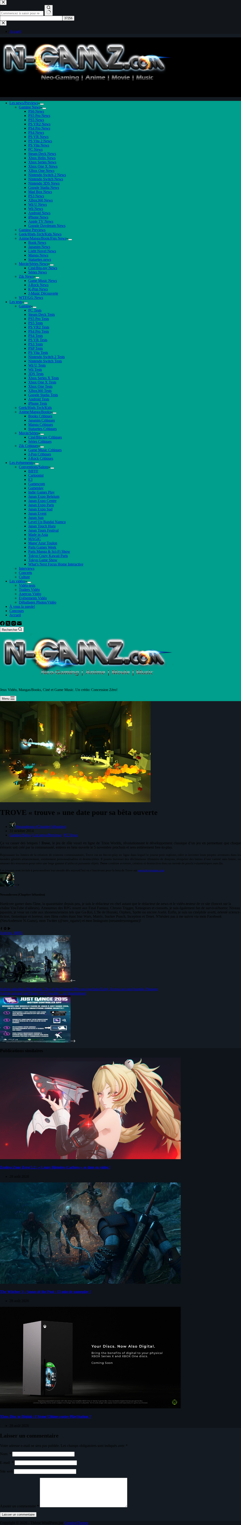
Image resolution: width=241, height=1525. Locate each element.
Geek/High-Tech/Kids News (40, 234)
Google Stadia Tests (43, 395)
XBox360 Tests (40, 391)
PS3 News (36, 196)
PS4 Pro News (39, 128)
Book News (37, 243)
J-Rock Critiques (40, 458)
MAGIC (34, 539)
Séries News (37, 272)
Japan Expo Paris (41, 505)
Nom (5, 1454)
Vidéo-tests (27, 585)
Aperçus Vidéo (30, 594)
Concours (16, 611)
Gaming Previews (32, 230)
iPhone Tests (37, 403)
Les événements (21, 463)
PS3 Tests (35, 344)
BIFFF (33, 471)
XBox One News (41, 171)
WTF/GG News (31, 298)
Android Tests (38, 399)
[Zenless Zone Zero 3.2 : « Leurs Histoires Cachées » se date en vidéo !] (90, 1158)
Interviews (26, 568)
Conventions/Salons (33, 467)
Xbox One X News (42, 166)
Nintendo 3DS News (44, 183)
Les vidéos (17, 581)
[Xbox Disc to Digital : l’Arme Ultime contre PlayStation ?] (90, 1407)
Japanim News (39, 247)
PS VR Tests (37, 340)
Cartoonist (36, 475)
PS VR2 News (39, 124)
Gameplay (36, 488)
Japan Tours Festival (43, 530)
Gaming (25, 306)
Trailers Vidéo (29, 590)
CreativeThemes (76, 1523)
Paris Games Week (42, 547)
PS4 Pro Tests (38, 331)
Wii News (35, 209)
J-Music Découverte (43, 293)
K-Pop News (38, 289)
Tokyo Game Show (42, 560)
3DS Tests (36, 374)
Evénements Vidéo (33, 598)
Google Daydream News (46, 226)
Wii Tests (35, 369)
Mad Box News (40, 192)
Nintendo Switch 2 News (47, 175)
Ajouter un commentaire (19, 1506)
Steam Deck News (42, 154)
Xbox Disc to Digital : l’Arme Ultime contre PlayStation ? (45, 1416)
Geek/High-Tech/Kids (35, 408)
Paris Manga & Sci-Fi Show (49, 551)
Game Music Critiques (45, 450)
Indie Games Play (41, 492)
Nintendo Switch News (45, 179)
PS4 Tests (35, 336)
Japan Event (37, 513)
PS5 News (36, 120)
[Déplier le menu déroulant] (42, 104)
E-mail (7, 1463)
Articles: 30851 (11, 933)
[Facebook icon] (1, 929)
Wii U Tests (37, 365)
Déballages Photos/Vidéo (37, 602)
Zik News (26, 276)
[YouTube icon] (9, 929)
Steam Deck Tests (41, 314)
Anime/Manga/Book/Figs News (42, 238)
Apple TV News (40, 221)
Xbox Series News (42, 162)
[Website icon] (5, 929)
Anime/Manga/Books (35, 412)
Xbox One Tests (40, 386)
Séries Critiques (40, 441)
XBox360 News (40, 200)
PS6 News (36, 111)
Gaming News (29, 107)
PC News (35, 149)
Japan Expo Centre (42, 501)
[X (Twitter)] (8, 624)
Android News (39, 213)
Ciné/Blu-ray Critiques (45, 437)
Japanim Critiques (41, 420)
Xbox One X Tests (42, 382)
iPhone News (38, 217)
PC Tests (34, 310)
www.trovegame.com (151, 870)
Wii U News (37, 204)
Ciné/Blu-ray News (42, 268)
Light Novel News (42, 251)
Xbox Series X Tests (43, 378)
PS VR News (38, 137)
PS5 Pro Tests (38, 319)
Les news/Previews (23, 103)
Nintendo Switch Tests (45, 361)
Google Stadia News (43, 188)
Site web (6, 1471)
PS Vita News (38, 145)
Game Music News (42, 281)
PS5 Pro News (39, 116)
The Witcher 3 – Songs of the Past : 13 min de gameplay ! (45, 1292)
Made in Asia (38, 535)
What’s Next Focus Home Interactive (55, 564)
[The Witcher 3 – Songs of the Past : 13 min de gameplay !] (90, 1282)
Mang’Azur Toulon (42, 543)
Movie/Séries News (33, 264)
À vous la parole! (22, 606)
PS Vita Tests (38, 353)
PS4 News (36, 132)
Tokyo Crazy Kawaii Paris (48, 556)
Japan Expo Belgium (43, 496)
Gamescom (36, 484)
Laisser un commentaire (18, 1514)
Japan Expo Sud (40, 509)
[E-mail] (19, 624)
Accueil (15, 615)
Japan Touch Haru (42, 526)
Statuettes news (39, 259)
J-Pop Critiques (39, 454)
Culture (24, 577)
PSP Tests (35, 348)
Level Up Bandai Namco (47, 522)
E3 (30, 480)
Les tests (15, 302)
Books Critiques (40, 416)
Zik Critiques (28, 446)
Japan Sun (36, 518)
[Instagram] (14, 624)
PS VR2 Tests (38, 327)
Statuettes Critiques (42, 429)
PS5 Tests (35, 323)
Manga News (38, 255)
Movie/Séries (28, 433)
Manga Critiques (40, 425)
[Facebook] (3, 624)
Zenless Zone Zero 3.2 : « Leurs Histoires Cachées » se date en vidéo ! (55, 1167)
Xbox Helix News (42, 158)
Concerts (25, 573)
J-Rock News (38, 285)
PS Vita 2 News (40, 141)
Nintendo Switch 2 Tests (46, 357)
